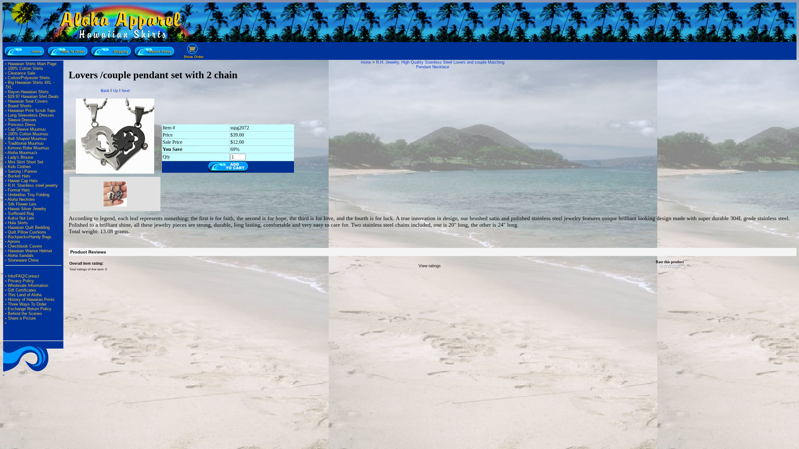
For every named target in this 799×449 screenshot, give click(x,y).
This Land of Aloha (25, 294)
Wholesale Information (28, 285)
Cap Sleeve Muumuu (27, 129)
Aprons (13, 241)
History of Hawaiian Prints (31, 299)
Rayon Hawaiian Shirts (28, 91)
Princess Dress (22, 124)
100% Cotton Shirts (25, 68)
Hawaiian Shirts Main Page (32, 63)
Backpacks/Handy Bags (29, 236)
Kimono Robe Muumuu (28, 148)
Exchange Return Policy (29, 309)
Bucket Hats (19, 176)
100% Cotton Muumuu (28, 134)
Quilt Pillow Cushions (27, 232)
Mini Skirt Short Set (25, 162)
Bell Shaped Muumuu (27, 138)
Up (115, 91)
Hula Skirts (18, 222)
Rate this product (670, 262)
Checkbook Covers (25, 246)
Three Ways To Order (27, 304)
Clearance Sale (21, 73)
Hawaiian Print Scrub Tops (32, 110)
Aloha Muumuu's (22, 152)
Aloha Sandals (20, 255)
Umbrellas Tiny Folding (28, 194)
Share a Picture (22, 318)
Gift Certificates (22, 290)
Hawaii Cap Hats (23, 180)
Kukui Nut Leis (21, 218)
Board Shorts (20, 106)
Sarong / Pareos (22, 171)
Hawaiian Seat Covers (28, 101)
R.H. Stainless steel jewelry (33, 185)
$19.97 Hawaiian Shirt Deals (33, 96)
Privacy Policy (21, 280)
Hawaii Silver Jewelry (27, 208)
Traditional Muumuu (25, 143)
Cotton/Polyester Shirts (29, 77)
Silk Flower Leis (22, 204)
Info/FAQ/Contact (23, 276)
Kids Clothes (19, 166)
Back (105, 91)
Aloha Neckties (21, 199)
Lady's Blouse (20, 157)
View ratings (430, 265)
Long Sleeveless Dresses (31, 115)
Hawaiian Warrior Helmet (30, 251)
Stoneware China (23, 260)
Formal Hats (19, 190)
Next (126, 91)
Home (366, 62)
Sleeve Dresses (22, 120)
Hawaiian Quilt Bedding (29, 227)
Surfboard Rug (21, 213)
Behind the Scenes (25, 313)
